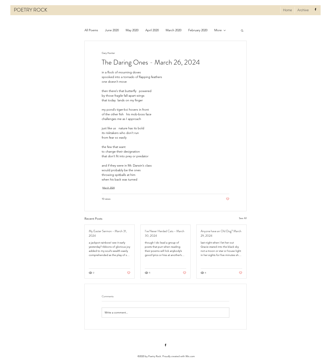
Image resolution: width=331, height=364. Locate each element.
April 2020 (152, 30)
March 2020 (173, 30)
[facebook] (315, 9)
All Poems (91, 30)
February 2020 (197, 30)
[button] (242, 30)
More (218, 30)
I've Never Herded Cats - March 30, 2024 (164, 233)
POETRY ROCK (30, 9)
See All (243, 218)
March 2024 (108, 187)
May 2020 (132, 30)
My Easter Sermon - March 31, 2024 (108, 233)
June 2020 (112, 30)
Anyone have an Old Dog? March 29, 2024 (221, 233)
